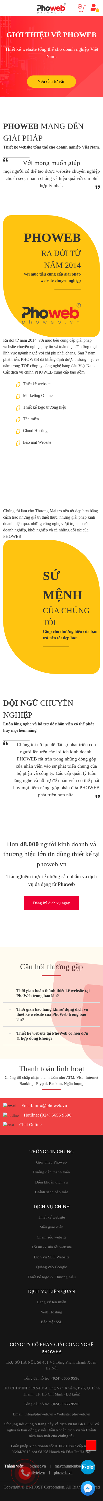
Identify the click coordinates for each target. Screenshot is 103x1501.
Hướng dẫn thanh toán (51, 1172)
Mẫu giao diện (51, 1227)
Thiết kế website (51, 1217)
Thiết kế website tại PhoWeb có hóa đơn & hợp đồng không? (52, 1036)
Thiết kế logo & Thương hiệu (51, 1277)
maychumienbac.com (72, 1466)
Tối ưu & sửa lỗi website (51, 1247)
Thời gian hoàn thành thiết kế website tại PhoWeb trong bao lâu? (53, 993)
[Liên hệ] (25, 1472)
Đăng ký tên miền (51, 1302)
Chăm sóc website (52, 1237)
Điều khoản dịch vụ (51, 1182)
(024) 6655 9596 (56, 1115)
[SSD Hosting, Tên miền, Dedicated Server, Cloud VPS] (51, 7)
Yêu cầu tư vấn (51, 81)
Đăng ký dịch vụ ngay (51, 903)
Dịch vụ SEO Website (51, 1257)
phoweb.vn (63, 1472)
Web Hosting (51, 1312)
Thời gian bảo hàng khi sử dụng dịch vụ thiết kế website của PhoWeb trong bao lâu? (52, 1014)
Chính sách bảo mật (51, 1192)
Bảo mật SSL (51, 1322)
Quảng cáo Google (51, 1267)
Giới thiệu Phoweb (51, 1162)
